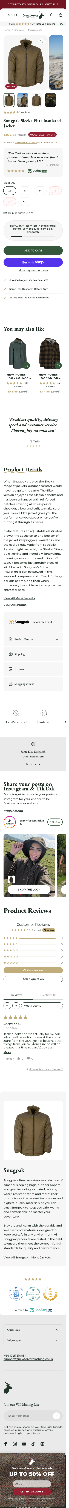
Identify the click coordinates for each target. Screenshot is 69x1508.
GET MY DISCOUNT (32, 1492)
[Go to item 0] (9, 100)
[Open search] (7, 1005)
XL (9, 201)
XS (9, 190)
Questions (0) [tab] (47, 995)
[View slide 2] (31, 764)
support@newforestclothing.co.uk (28, 1359)
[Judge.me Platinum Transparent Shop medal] (16, 1294)
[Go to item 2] (22, 100)
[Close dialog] (63, 1455)
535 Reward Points (26, 142)
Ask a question (33, 979)
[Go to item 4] (50, 100)
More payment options (33, 270)
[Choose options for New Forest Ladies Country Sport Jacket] (11, 879)
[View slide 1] (27, 764)
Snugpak (19, 30)
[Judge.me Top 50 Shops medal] (33, 1294)
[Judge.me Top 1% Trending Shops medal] (50, 1294)
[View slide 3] (35, 764)
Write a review (33, 970)
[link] (18, 353)
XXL (25, 201)
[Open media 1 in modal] (41, 41)
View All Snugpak (16, 1257)
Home (7, 30)
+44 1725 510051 (15, 1355)
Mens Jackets (35, 30)
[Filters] (16, 1005)
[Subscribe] (56, 1415)
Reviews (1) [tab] (18, 995)
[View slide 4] (40, 764)
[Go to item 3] (36, 100)
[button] (11, 112)
